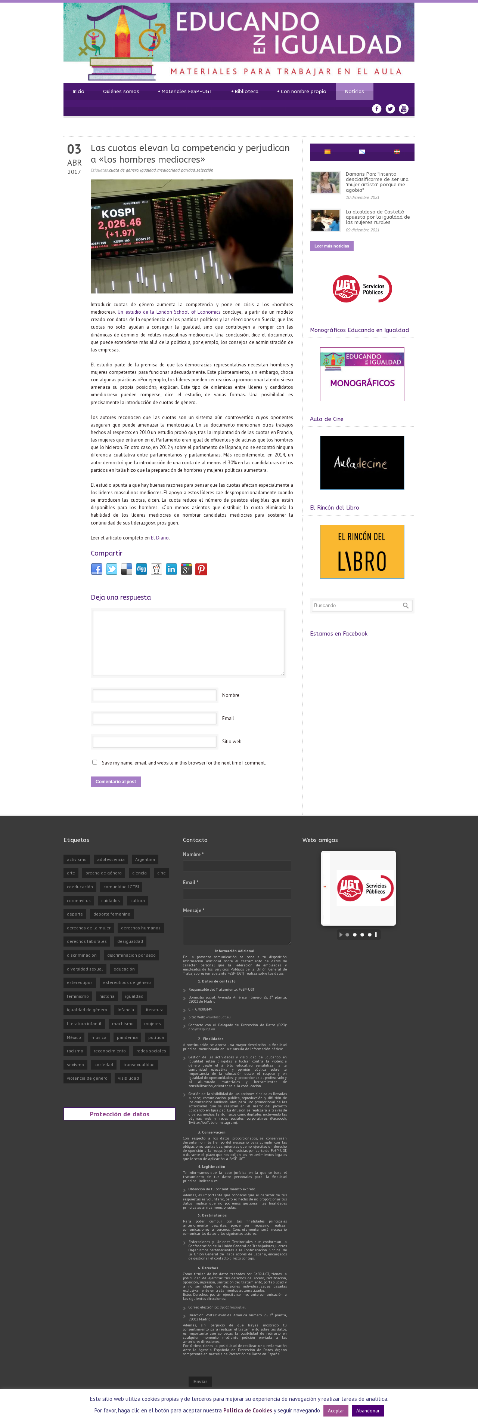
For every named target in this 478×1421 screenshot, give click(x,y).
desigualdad (130, 941)
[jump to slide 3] (362, 934)
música (98, 1037)
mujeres (152, 1023)
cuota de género (124, 170)
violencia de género (87, 1078)
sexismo (75, 1064)
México (74, 1037)
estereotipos (80, 982)
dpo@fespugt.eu (202, 1029)
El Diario (160, 538)
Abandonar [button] (367, 1411)
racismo (75, 1051)
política (156, 1037)
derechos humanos (141, 928)
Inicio (78, 91)
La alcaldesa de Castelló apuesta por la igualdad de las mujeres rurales (378, 217)
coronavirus (79, 900)
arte (71, 873)
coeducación (80, 886)
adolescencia (111, 859)
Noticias (354, 91)
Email (228, 718)
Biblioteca (244, 91)
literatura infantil (84, 1023)
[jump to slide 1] (347, 934)
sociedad (103, 1064)
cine (161, 873)
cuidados (110, 900)
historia (107, 996)
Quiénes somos (121, 91)
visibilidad (128, 1078)
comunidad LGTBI (121, 886)
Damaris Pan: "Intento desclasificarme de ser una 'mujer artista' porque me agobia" (377, 182)
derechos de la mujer (89, 928)
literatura (154, 1009)
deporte (75, 914)
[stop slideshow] (377, 934)
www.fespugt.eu (218, 1017)
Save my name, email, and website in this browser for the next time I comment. (184, 763)
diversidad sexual (85, 969)
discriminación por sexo (131, 955)
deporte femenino (111, 914)
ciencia (139, 873)
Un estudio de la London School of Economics (169, 312)
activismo (77, 859)
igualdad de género (87, 1009)
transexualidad (139, 1064)
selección (204, 170)
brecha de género (104, 873)
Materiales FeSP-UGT (185, 91)
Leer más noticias (331, 246)
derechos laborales (87, 941)
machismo (123, 1023)
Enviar (200, 1381)
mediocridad (168, 170)
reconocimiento (110, 1051)
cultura (137, 900)
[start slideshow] (339, 934)
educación (124, 969)
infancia (126, 1009)
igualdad (148, 170)
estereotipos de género (127, 982)
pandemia (127, 1037)
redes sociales (151, 1051)
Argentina (145, 859)
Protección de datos (119, 1113)
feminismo (78, 996)
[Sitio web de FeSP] (362, 306)
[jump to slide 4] (369, 934)
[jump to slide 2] (354, 934)
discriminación (82, 955)
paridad (188, 170)
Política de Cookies (247, 1410)
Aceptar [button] (336, 1411)
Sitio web (232, 741)
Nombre (230, 695)
